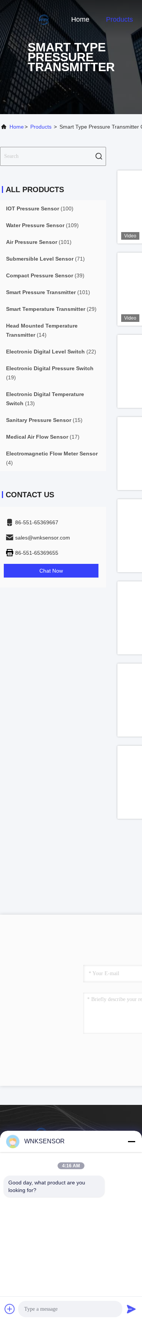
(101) (39, 242)
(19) (50, 372)
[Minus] (131, 1141)
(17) (43, 437)
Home (80, 19)
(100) (39, 208)
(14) (42, 330)
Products (119, 19)
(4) (52, 458)
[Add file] (10, 1308)
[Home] (30, 19)
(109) (42, 225)
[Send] (131, 1308)
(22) (51, 352)
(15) (44, 420)
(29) (51, 309)
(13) (45, 398)
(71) (45, 259)
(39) (45, 275)
